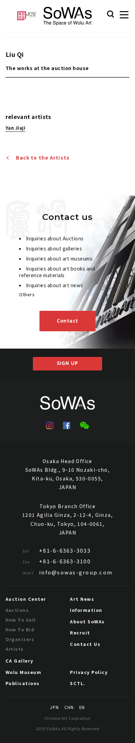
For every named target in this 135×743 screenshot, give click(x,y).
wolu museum (24, 672)
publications (23, 683)
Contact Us (85, 644)
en (82, 708)
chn (69, 708)
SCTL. (78, 683)
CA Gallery (20, 660)
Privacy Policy (89, 672)
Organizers (20, 639)
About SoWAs (87, 621)
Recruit (80, 632)
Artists (15, 649)
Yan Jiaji (16, 128)
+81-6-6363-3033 (56, 550)
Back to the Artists (43, 158)
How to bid (20, 629)
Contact (67, 320)
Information (86, 610)
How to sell (21, 620)
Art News (82, 599)
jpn (54, 708)
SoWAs (67, 16)
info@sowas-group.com (67, 572)
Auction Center (26, 599)
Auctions (17, 610)
